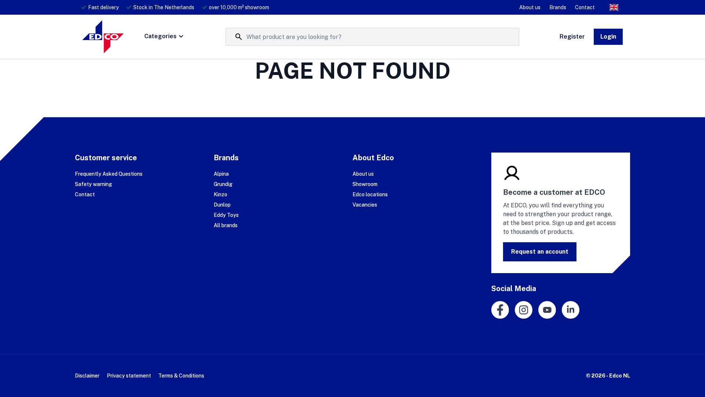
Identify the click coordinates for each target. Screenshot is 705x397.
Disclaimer (87, 376)
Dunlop (222, 205)
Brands (557, 7)
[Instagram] (523, 310)
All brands (226, 225)
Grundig (223, 184)
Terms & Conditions (181, 376)
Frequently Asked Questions (108, 174)
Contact (585, 7)
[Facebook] (500, 310)
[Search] (238, 37)
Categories (160, 36)
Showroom (364, 184)
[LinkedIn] (570, 310)
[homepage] (103, 37)
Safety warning (93, 184)
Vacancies (364, 205)
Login (608, 36)
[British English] (614, 7)
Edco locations (370, 194)
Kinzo (220, 194)
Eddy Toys (226, 215)
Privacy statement (129, 376)
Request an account (539, 251)
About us (529, 7)
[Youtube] (547, 310)
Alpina (221, 174)
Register (572, 36)
